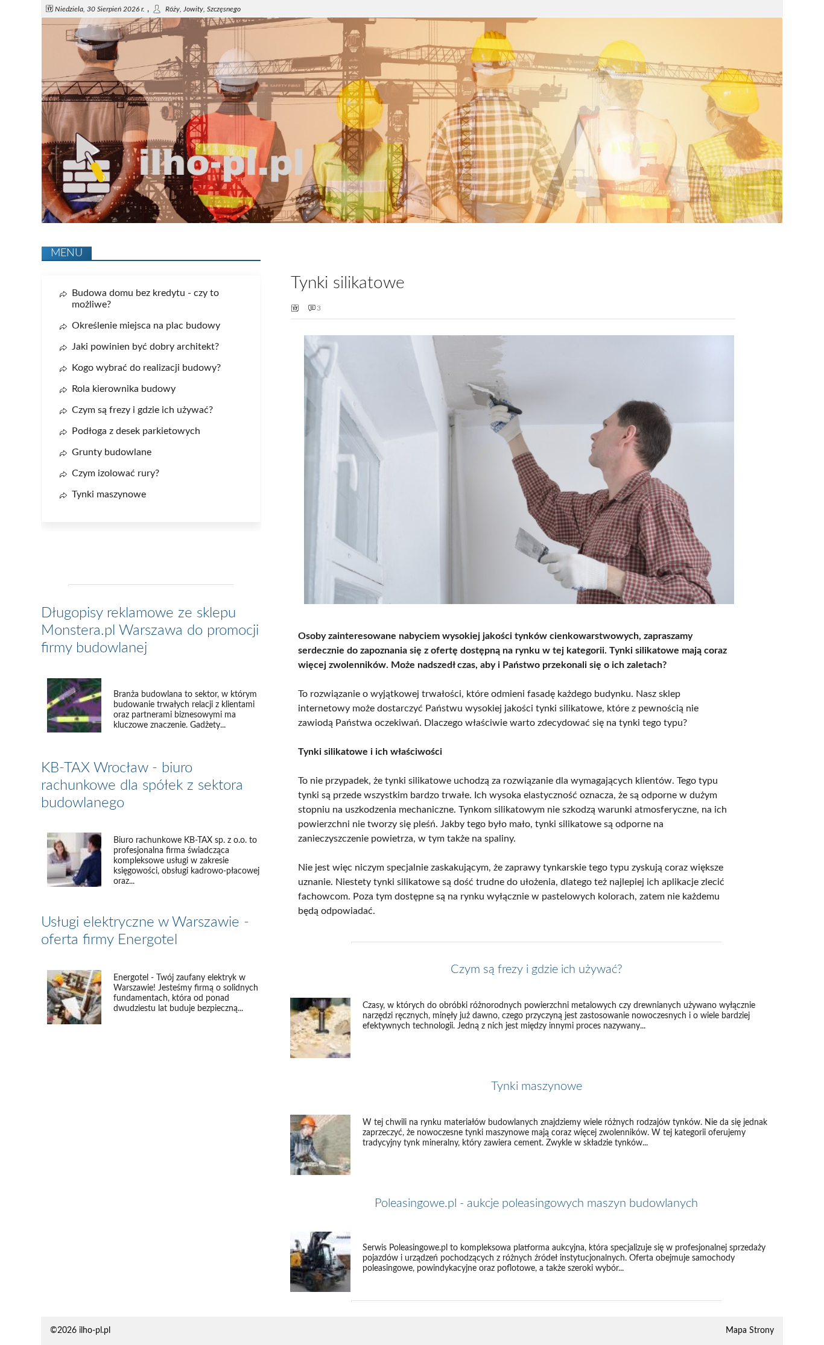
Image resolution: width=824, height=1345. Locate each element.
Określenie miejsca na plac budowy (146, 325)
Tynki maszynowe (536, 1086)
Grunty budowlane (111, 452)
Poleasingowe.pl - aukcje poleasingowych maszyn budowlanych (536, 1203)
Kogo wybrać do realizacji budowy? (146, 368)
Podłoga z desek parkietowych (136, 431)
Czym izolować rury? (115, 473)
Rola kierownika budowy (124, 389)
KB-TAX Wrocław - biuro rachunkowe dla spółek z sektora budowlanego (142, 785)
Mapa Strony (750, 1330)
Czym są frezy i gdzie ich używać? (537, 969)
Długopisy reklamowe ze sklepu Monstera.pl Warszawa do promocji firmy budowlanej (150, 630)
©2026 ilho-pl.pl (80, 1330)
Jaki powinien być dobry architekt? (145, 346)
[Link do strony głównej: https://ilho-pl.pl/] (412, 220)
